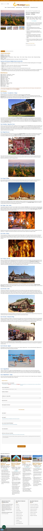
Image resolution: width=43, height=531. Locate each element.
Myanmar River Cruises (34, 7)
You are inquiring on (5, 387)
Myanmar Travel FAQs (19, 512)
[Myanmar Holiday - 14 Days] (27, 457)
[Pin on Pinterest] (31, 45)
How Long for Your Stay (6, 404)
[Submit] (8, 4)
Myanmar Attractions (33, 510)
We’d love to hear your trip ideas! (7, 433)
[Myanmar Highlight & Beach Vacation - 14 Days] (16, 458)
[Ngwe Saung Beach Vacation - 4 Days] (37, 458)
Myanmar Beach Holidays (36, 11)
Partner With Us (18, 510)
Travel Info (36, 0)
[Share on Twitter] (28, 45)
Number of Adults (5, 391)
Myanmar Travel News (33, 515)
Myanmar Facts (40, 0)
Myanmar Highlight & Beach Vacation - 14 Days (16, 464)
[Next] (23, 17)
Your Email (4, 417)
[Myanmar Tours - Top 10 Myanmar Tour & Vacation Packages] (21, 3)
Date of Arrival (4, 400)
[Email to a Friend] (30, 45)
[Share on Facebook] (26, 45)
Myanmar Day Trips (19, 7)
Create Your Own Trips (19, 515)
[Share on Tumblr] (33, 45)
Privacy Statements (19, 521)
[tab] (3, 51)
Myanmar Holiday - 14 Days (26, 462)
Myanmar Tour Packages (11, 7)
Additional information (9, 51)
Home (6, 7)
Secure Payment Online (19, 523)
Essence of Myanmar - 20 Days (5, 464)
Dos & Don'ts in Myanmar (34, 504)
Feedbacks (17, 520)
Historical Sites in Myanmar (34, 507)
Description (3, 51)
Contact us (33, 0)
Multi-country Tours (26, 7)
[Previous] (2, 17)
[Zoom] (2, 25)
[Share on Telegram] (35, 45)
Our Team (17, 507)
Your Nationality (5, 428)
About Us (17, 504)
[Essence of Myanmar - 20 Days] (5, 458)
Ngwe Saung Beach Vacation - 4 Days (37, 464)
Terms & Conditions (19, 518)
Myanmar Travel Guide (33, 512)
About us (30, 0)
